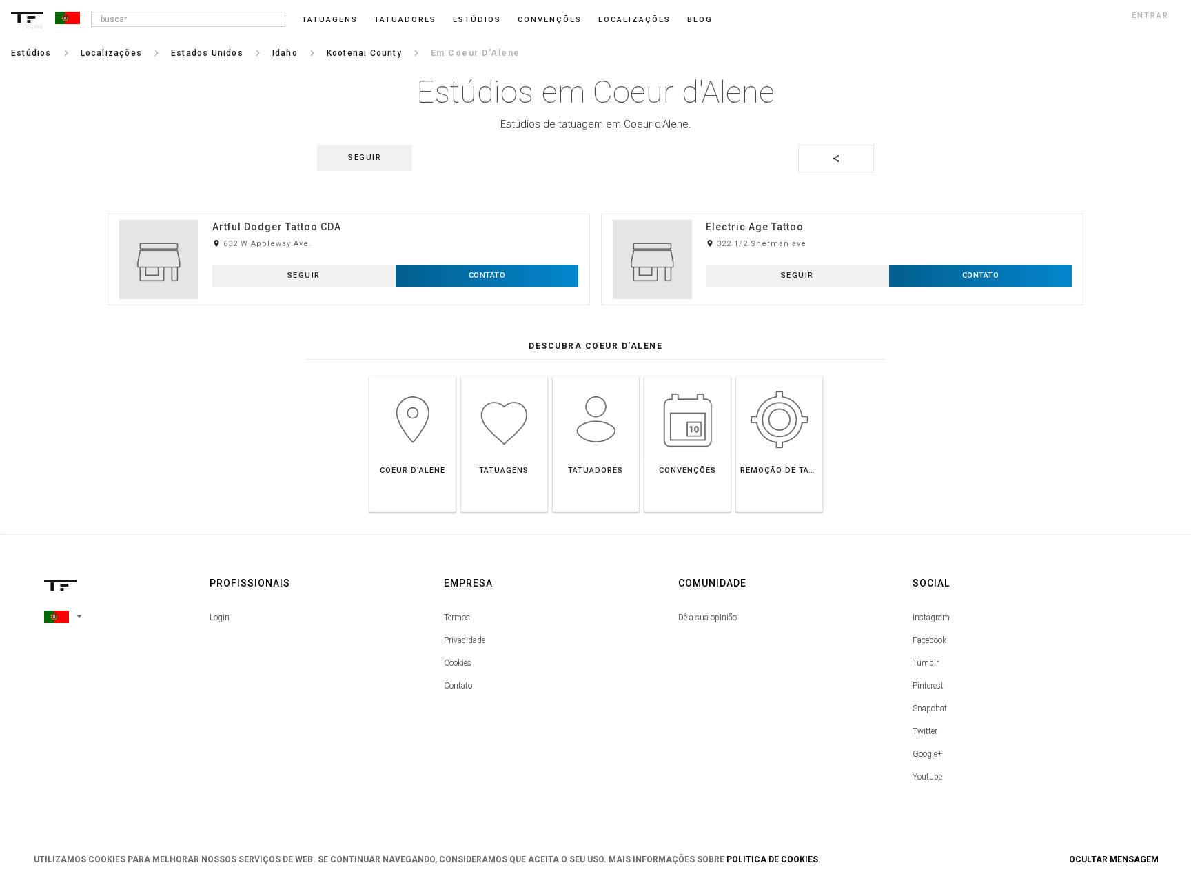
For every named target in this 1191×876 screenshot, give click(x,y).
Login (220, 617)
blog (700, 19)
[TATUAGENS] (504, 376)
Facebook (929, 640)
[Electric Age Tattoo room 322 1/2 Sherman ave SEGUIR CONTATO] (842, 213)
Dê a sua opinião (707, 617)
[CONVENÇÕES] (687, 376)
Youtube (927, 777)
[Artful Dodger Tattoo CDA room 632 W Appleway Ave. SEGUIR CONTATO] (349, 213)
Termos (457, 617)
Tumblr (926, 663)
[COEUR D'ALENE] (412, 376)
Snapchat (930, 708)
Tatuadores (405, 19)
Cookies (457, 663)
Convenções (550, 19)
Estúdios (477, 19)
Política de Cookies (772, 859)
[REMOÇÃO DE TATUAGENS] (779, 376)
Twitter (925, 731)
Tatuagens (330, 19)
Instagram (931, 617)
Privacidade (464, 640)
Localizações (634, 19)
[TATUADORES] (596, 376)
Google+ (927, 754)
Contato (458, 686)
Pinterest (928, 686)
